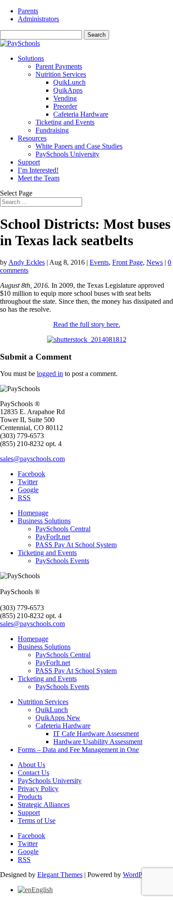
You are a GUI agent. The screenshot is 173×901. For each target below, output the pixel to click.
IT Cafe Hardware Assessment (96, 733)
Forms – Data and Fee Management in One (78, 749)
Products (30, 796)
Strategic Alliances (44, 804)
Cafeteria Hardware (80, 114)
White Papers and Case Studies (78, 146)
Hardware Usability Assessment (97, 741)
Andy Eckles (26, 262)
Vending (65, 98)
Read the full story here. (86, 324)
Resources (32, 138)
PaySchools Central (62, 529)
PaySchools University (67, 154)
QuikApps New (57, 717)
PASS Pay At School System (76, 544)
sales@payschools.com (32, 458)
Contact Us (33, 772)
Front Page (127, 262)
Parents (28, 11)
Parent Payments (58, 66)
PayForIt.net (52, 537)
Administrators (38, 19)
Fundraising (52, 130)
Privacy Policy (38, 788)
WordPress (138, 874)
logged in (50, 373)
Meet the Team (38, 178)
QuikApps (68, 90)
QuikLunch (69, 82)
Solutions (31, 58)
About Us (31, 764)
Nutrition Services (60, 74)
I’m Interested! (38, 170)
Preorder (65, 106)
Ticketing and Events (64, 122)
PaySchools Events (62, 560)
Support (29, 162)
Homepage (33, 513)
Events (99, 262)
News (154, 262)
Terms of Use (36, 820)
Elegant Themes (60, 874)
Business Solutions (44, 521)
